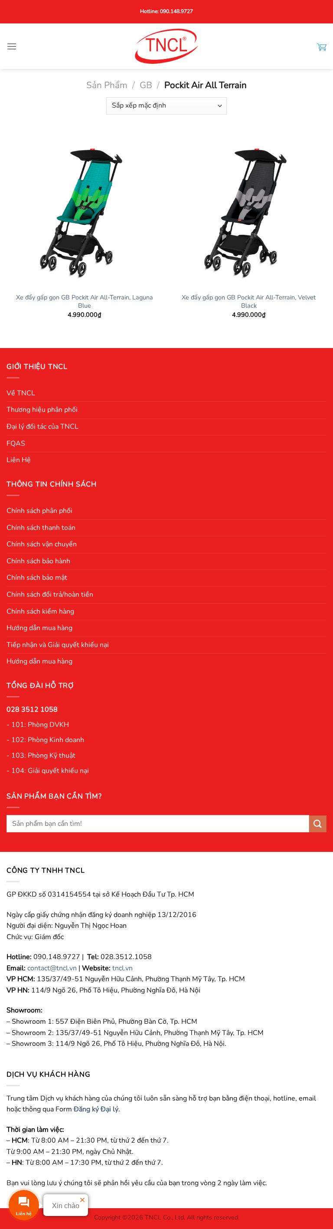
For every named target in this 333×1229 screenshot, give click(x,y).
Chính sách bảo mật (37, 577)
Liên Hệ (19, 460)
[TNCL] (166, 46)
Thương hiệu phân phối (42, 409)
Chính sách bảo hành (38, 561)
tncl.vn (122, 968)
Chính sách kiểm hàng (40, 611)
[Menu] (12, 46)
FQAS (16, 443)
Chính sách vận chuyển (42, 544)
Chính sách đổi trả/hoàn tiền (50, 594)
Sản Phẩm (106, 85)
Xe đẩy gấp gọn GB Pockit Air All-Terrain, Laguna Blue (84, 301)
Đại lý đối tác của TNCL (42, 426)
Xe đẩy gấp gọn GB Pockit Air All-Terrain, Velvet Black (249, 301)
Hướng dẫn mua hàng (39, 628)
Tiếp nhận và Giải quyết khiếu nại (58, 645)
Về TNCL (21, 393)
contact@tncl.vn (52, 968)
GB (146, 85)
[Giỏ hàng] (321, 46)
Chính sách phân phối (39, 511)
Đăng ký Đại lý (96, 1109)
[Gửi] (317, 823)
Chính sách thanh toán (41, 527)
